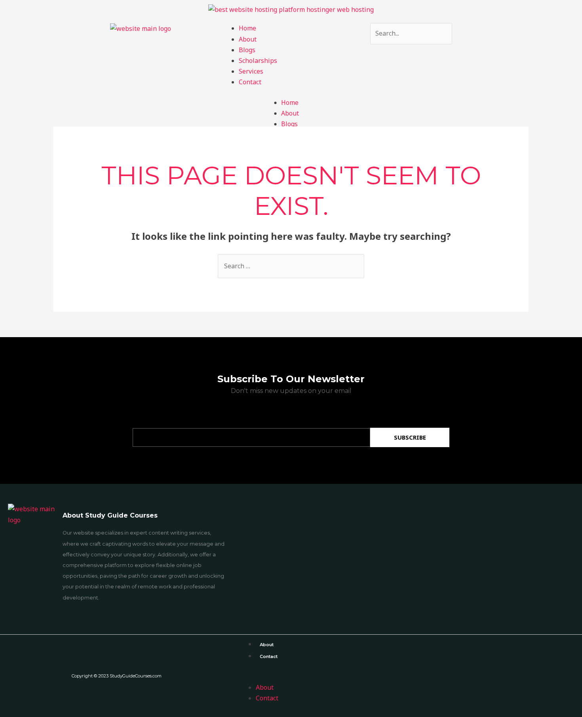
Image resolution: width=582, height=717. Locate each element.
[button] (407, 676)
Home (247, 28)
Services (251, 71)
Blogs (247, 50)
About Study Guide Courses (110, 515)
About (248, 39)
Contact (250, 82)
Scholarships (258, 60)
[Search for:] (291, 266)
